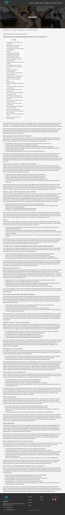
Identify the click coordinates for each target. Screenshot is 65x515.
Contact (55, 3)
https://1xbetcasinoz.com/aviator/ (50, 201)
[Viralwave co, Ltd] (6, 3)
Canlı (8, 80)
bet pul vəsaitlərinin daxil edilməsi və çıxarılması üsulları (15, 73)
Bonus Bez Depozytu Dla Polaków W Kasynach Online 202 (15, 93)
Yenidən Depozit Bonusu (12, 69)
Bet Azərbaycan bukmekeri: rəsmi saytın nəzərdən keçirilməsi (14, 46)
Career (47, 3)
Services (37, 3)
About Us (32, 3)
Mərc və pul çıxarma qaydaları (13, 79)
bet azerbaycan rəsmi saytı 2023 (14, 65)
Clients (29, 505)
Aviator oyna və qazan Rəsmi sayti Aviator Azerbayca (14, 59)
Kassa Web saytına (11, 71)
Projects (42, 3)
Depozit (8, 51)
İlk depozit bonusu (11, 82)
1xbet (7, 161)
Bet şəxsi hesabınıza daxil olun (14, 57)
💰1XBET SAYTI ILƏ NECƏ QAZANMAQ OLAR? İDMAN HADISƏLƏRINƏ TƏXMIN (13, 54)
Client (50, 3)
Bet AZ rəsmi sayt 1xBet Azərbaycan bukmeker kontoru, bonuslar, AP (15, 76)
